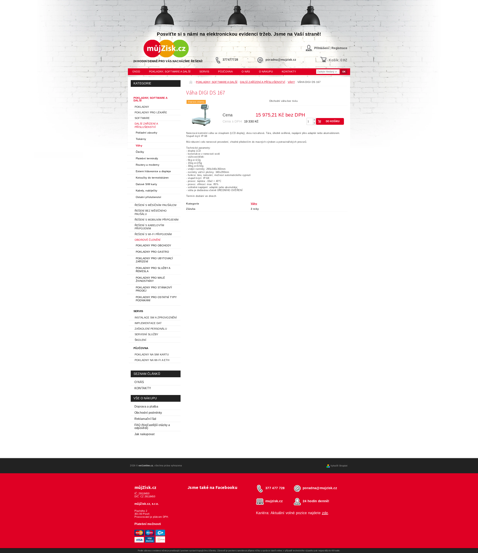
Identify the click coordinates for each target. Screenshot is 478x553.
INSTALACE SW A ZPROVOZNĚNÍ (156, 317)
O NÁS (139, 382)
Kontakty (289, 71)
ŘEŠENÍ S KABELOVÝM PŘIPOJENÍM (149, 227)
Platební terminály (147, 158)
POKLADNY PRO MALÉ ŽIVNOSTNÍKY (150, 279)
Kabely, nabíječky (146, 190)
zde (325, 513)
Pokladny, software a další (169, 71)
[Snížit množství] (314, 123)
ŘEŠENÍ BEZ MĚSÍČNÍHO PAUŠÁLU (151, 212)
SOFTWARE (142, 118)
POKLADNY (142, 106)
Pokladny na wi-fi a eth (152, 360)
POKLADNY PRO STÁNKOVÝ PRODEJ (154, 289)
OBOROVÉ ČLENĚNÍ (148, 239)
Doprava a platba (146, 406)
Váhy (139, 145)
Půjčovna (225, 71)
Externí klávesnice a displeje (153, 171)
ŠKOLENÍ (140, 339)
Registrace (339, 48)
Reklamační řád (145, 418)
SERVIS (204, 71)
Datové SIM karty (146, 184)
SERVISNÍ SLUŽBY (146, 334)
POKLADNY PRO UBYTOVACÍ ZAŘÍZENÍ (154, 260)
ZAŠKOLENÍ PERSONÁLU (151, 328)
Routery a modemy (147, 164)
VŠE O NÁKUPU (145, 398)
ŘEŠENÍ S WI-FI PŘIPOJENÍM (153, 234)
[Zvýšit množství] (314, 119)
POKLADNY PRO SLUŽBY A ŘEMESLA (153, 270)
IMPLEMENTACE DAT (148, 323)
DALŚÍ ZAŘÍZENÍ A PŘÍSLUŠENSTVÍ (146, 125)
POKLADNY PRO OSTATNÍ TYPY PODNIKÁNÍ (156, 299)
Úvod (136, 71)
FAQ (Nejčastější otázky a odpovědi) (152, 426)
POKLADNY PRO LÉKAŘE (151, 112)
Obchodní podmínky (148, 412)
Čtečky (140, 151)
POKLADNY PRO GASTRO (152, 251)
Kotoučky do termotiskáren (152, 177)
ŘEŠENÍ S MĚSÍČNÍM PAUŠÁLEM (155, 205)
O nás (246, 71)
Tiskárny (141, 138)
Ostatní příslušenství (148, 197)
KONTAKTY (142, 388)
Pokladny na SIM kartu (152, 354)
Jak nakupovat (144, 434)
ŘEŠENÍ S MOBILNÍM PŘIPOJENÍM (157, 219)
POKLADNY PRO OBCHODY (153, 245)
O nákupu (266, 71)
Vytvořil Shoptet (338, 465)
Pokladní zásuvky (146, 132)
